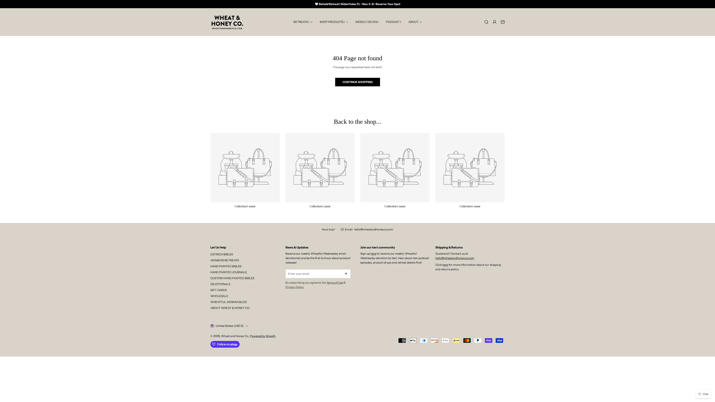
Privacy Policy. (294, 287)
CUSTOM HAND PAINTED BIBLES (232, 278)
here (373, 253)
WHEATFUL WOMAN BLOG (228, 302)
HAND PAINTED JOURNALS (228, 272)
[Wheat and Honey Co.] (227, 22)
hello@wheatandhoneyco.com (373, 229)
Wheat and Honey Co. (235, 336)
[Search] (486, 22)
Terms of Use (334, 282)
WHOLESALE (219, 296)
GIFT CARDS (218, 290)
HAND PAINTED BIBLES (225, 266)
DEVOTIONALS (220, 284)
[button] (503, 22)
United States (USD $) (230, 326)
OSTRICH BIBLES (221, 254)
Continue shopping (358, 82)
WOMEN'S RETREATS (224, 260)
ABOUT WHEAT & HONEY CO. (230, 308)
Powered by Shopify (263, 336)
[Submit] (345, 273)
